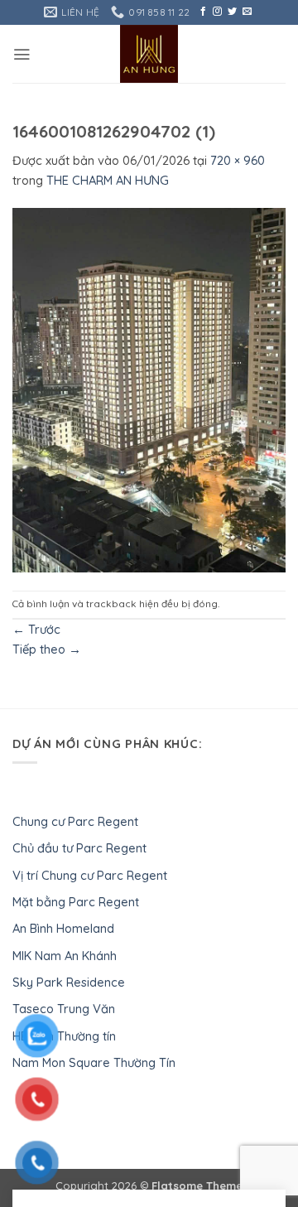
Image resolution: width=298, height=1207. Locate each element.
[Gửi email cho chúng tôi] (247, 12)
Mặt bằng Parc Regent (75, 902)
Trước (36, 629)
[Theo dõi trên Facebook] (203, 12)
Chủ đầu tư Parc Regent (79, 848)
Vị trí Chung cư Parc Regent (89, 875)
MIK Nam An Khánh (64, 955)
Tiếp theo (46, 649)
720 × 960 (237, 160)
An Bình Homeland (63, 928)
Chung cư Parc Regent (75, 821)
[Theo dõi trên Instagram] (217, 12)
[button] (21, 54)
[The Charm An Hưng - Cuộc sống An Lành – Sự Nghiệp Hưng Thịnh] (149, 54)
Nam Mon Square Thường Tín (93, 1062)
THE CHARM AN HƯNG (107, 180)
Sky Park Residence (68, 982)
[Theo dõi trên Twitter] (232, 12)
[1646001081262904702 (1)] (149, 389)
